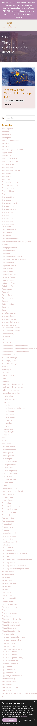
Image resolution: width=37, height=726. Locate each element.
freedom (5, 366)
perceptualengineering (11, 506)
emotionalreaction (9, 325)
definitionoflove (8, 283)
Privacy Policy (25, 716)
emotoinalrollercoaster (11, 331)
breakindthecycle (9, 230)
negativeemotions (9, 488)
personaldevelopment (11, 512)
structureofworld (9, 598)
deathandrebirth (9, 280)
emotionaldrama (9, 319)
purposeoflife (7, 539)
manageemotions (9, 464)
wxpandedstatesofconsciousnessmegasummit (18, 693)
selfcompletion (8, 574)
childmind (6, 253)
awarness (6, 179)
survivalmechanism (10, 607)
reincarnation (7, 548)
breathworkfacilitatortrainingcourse (16, 241)
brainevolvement (9, 209)
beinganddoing (8, 191)
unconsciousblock (9, 652)
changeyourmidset (9, 247)
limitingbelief (7, 453)
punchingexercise (9, 536)
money (5, 485)
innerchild (6, 405)
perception (6, 503)
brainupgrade (7, 221)
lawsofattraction (9, 450)
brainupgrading (8, 224)
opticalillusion (7, 500)
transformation (8, 643)
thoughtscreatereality (11, 631)
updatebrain (7, 667)
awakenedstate (8, 167)
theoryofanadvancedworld (13, 619)
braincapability (8, 197)
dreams (5, 310)
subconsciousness (9, 604)
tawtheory (6, 616)
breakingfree (7, 233)
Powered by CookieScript (9, 724)
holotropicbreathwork (11, 390)
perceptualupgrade (9, 509)
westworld (6, 690)
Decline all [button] (27, 720)
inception (6, 402)
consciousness (8, 268)
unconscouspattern (10, 661)
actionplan (6, 137)
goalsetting (7, 372)
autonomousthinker (10, 161)
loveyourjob (7, 459)
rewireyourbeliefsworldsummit (14, 554)
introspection (7, 429)
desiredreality (7, 298)
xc (3, 696)
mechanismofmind (9, 473)
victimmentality (8, 678)
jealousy (5, 435)
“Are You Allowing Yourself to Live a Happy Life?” (18, 93)
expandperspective (9, 355)
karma (4, 438)
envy (4, 340)
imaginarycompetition (11, 399)
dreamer (5, 307)
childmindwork (8, 262)
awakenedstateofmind (11, 170)
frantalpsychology (9, 363)
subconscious (19, 100)
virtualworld (7, 684)
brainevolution (8, 206)
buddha (5, 244)
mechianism (7, 476)
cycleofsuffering (8, 277)
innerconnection (8, 414)
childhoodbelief (8, 250)
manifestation (7, 467)
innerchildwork (8, 411)
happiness (11, 100)
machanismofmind (9, 461)
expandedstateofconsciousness (15, 346)
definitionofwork (9, 286)
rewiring (5, 557)
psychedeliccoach (9, 533)
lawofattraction (8, 447)
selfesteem (6, 586)
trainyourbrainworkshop (11, 640)
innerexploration (8, 417)
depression (6, 292)
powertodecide (8, 521)
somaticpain (7, 595)
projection (6, 530)
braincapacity (7, 200)
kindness (5, 441)
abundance (6, 135)
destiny (5, 301)
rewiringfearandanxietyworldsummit (17, 560)
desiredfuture (7, 295)
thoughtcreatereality (10, 622)
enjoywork (6, 337)
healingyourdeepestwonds (12, 384)
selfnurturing (7, 589)
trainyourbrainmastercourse (13, 637)
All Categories (7, 129)
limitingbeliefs (8, 456)
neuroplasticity (8, 494)
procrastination (8, 524)
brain (4, 194)
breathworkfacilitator (10, 239)
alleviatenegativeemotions (13, 149)
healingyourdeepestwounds (13, 387)
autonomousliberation (11, 158)
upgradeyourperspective (12, 675)
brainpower (6, 215)
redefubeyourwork (9, 542)
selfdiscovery (7, 580)
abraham (6, 132)
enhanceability (8, 334)
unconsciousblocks (9, 655)
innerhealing (7, 420)
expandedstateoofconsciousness (15, 352)
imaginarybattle (8, 396)
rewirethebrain (8, 551)
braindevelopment (9, 203)
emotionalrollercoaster (11, 328)
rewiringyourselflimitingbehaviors (15, 568)
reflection (6, 545)
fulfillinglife (6, 369)
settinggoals (7, 592)
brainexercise (7, 212)
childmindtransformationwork (14, 259)
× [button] (34, 702)
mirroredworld (7, 482)
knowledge (6, 444)
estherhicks (6, 343)
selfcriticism (7, 577)
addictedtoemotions (10, 140)
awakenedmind (8, 164)
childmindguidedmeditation (13, 256)
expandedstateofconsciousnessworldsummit (18, 349)
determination (8, 304)
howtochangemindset (11, 393)
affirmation (7, 143)
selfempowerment (9, 583)
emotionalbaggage (9, 316)
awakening (6, 173)
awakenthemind (8, 176)
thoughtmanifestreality (11, 625)
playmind (6, 515)
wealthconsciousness (10, 687)
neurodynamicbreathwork (12, 491)
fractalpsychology (9, 357)
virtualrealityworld (9, 681)
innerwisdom (7, 423)
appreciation (7, 152)
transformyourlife (9, 646)
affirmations (7, 146)
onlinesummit (7, 497)
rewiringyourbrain (9, 562)
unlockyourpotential (10, 664)
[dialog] (18, 713)
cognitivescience (9, 265)
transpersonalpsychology (12, 649)
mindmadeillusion (9, 479)
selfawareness (8, 571)
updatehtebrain (8, 670)
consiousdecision (9, 271)
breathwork (6, 236)
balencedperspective (10, 185)
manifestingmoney (9, 470)
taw (3, 610)
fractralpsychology (9, 360)
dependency (7, 289)
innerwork (6, 426)
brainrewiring (7, 218)
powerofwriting (8, 518)
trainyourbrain (8, 634)
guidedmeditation (9, 375)
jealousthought (8, 432)
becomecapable (8, 188)
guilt (6, 100)
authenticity (7, 155)
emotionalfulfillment (10, 322)
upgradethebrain (9, 673)
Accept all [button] (10, 720)
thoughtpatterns (9, 628)
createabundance (9, 274)
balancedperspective (10, 182)
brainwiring (6, 227)
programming (7, 527)
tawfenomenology (9, 613)
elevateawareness (9, 313)
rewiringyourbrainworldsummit (14, 565)
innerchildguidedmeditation (13, 408)
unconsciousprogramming (12, 658)
